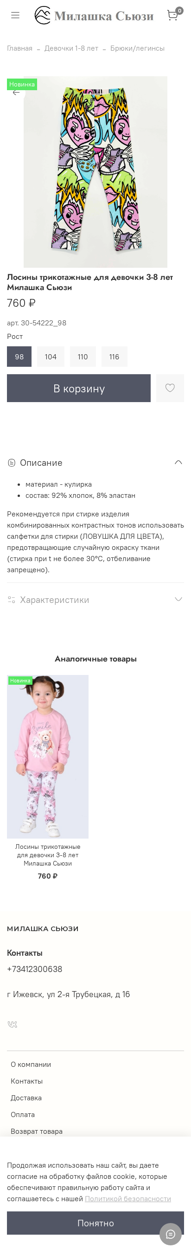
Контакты (27, 1080)
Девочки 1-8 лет (71, 48)
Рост (15, 336)
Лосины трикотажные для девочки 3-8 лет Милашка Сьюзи (48, 854)
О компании (31, 1064)
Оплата (23, 1114)
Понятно (95, 1223)
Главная (19, 48)
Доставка (26, 1097)
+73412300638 (35, 969)
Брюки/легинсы (137, 48)
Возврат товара (37, 1131)
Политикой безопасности (128, 1198)
